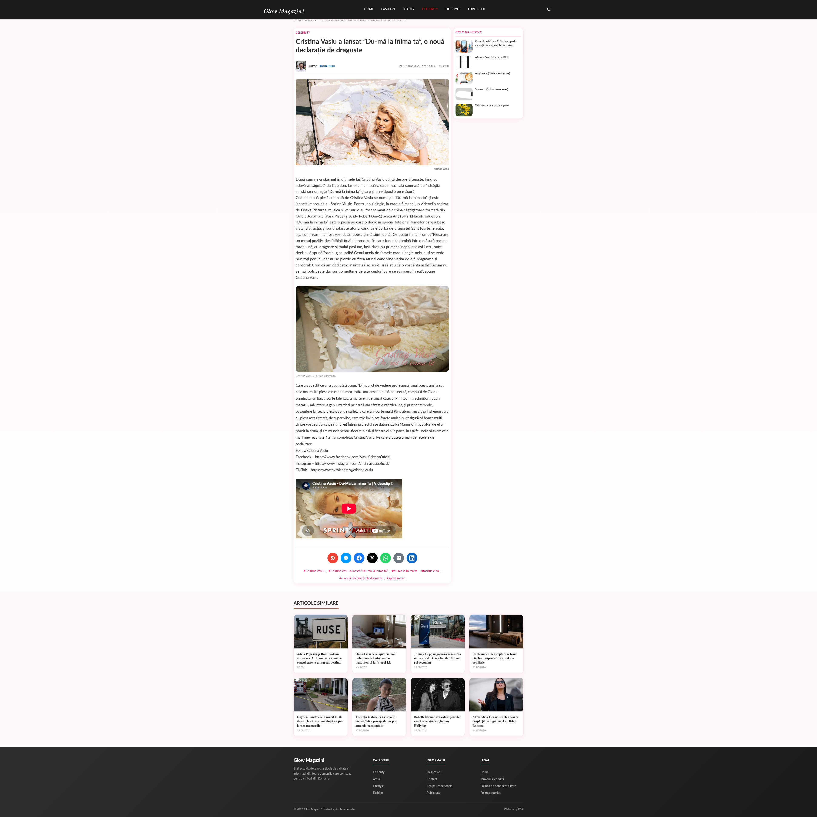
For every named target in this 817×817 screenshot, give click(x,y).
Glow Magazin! (309, 760)
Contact (432, 779)
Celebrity (430, 9)
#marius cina (430, 571)
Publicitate (433, 792)
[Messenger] (346, 558)
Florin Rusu (327, 66)
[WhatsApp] (385, 558)
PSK (520, 809)
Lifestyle (453, 9)
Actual (377, 779)
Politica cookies (490, 792)
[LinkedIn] (412, 558)
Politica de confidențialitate (498, 786)
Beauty (409, 9)
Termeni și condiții (492, 779)
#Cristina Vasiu (314, 571)
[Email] (398, 558)
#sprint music (396, 578)
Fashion (388, 9)
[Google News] (332, 558)
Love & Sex (476, 9)
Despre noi (434, 772)
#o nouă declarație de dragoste (360, 578)
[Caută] (549, 9)
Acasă (297, 20)
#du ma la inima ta (404, 571)
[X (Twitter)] (372, 558)
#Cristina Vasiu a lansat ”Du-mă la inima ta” (358, 571)
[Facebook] (359, 558)
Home (369, 9)
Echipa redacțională (439, 786)
